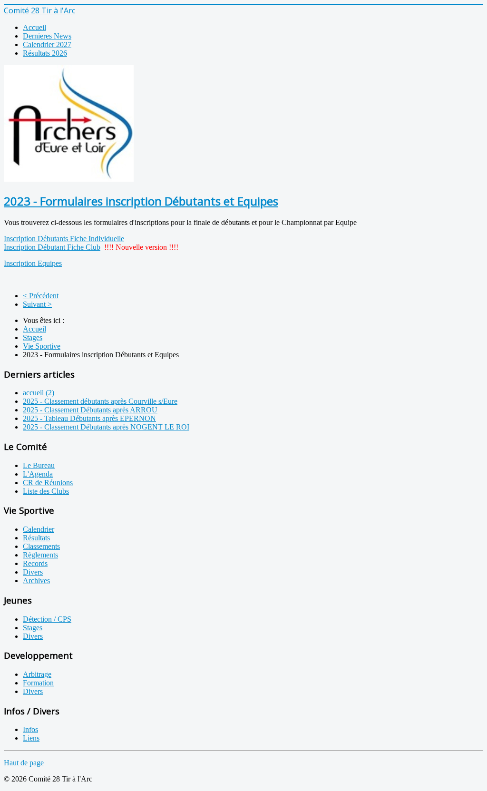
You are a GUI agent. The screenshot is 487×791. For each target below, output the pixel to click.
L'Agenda (38, 474)
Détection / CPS (47, 619)
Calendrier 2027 (47, 44)
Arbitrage (37, 674)
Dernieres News (47, 36)
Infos (30, 729)
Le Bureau (39, 465)
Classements (41, 546)
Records (35, 563)
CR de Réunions (48, 483)
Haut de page (24, 763)
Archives (36, 580)
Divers (33, 572)
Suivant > (37, 304)
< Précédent (40, 296)
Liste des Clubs (46, 491)
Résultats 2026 (45, 53)
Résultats (36, 538)
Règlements (40, 555)
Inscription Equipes (33, 263)
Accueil (34, 27)
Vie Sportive (41, 346)
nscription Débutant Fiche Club (53, 247)
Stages (32, 337)
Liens (31, 738)
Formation (38, 683)
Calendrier (38, 529)
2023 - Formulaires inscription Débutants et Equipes (141, 201)
